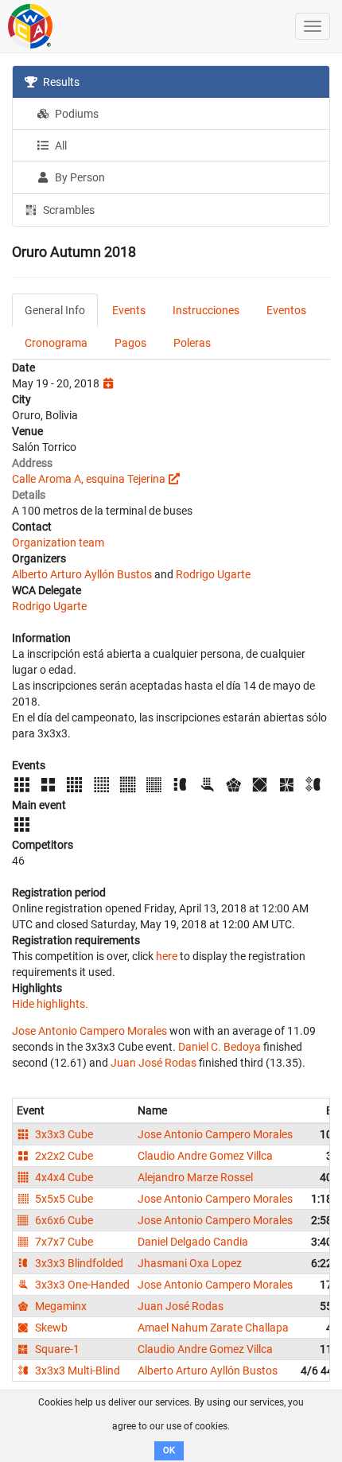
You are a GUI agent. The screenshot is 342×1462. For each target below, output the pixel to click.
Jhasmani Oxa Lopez (190, 1263)
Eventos (286, 310)
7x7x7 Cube (63, 1241)
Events (129, 310)
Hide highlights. (50, 1003)
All (59, 145)
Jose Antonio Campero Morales (89, 1031)
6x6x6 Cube (63, 1220)
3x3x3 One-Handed (81, 1284)
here (166, 956)
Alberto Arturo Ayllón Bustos (82, 574)
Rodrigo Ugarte (213, 574)
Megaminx (60, 1306)
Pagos (130, 342)
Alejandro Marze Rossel (195, 1177)
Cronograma (56, 342)
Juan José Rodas (153, 1062)
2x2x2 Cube (63, 1155)
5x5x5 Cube (63, 1198)
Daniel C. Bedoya (219, 1046)
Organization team (58, 542)
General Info (55, 310)
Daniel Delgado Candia (193, 1241)
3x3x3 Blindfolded (78, 1263)
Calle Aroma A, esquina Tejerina (88, 478)
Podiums (75, 113)
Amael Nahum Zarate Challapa (213, 1327)
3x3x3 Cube (63, 1134)
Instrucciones (206, 310)
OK (169, 1450)
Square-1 (56, 1349)
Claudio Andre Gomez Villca (205, 1155)
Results (60, 82)
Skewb (50, 1327)
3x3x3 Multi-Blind (76, 1370)
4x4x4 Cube (63, 1177)
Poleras (192, 342)
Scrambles (68, 210)
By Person (78, 177)
